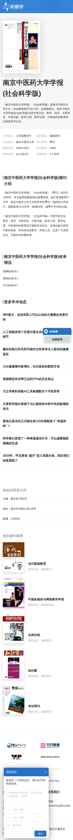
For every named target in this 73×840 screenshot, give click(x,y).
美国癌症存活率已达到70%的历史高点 (28, 379)
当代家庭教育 (37, 563)
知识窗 (32, 670)
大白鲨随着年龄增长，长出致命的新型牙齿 (31, 366)
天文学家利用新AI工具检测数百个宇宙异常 (31, 391)
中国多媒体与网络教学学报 (46, 599)
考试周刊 (34, 706)
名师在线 (34, 635)
